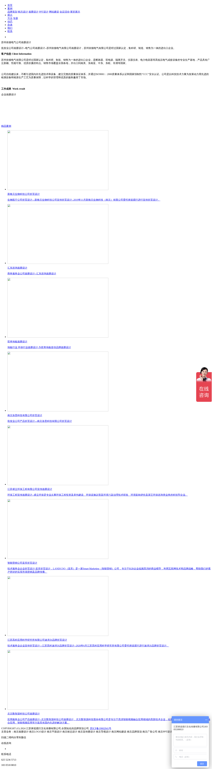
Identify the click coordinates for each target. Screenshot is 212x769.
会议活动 (65, 11)
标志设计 (23, 11)
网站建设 (54, 11)
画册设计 (33, 11)
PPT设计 (43, 11)
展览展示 (75, 11)
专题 (15, 18)
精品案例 (6, 126)
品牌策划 (12, 11)
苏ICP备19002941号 (100, 728)
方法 (9, 18)
